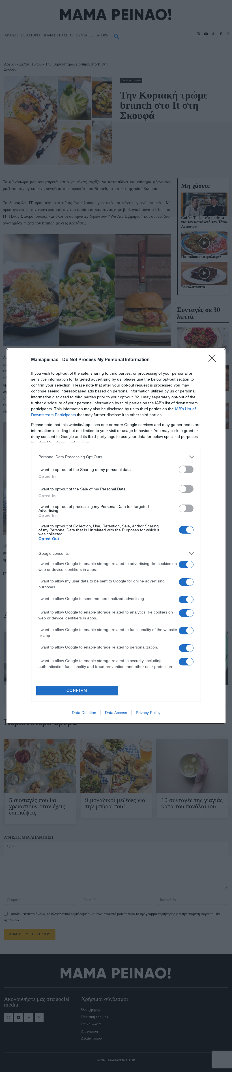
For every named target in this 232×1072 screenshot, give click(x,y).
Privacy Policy (148, 712)
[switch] (186, 469)
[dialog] (116, 536)
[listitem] (116, 457)
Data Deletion (84, 712)
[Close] (214, 360)
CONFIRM (76, 690)
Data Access (116, 712)
